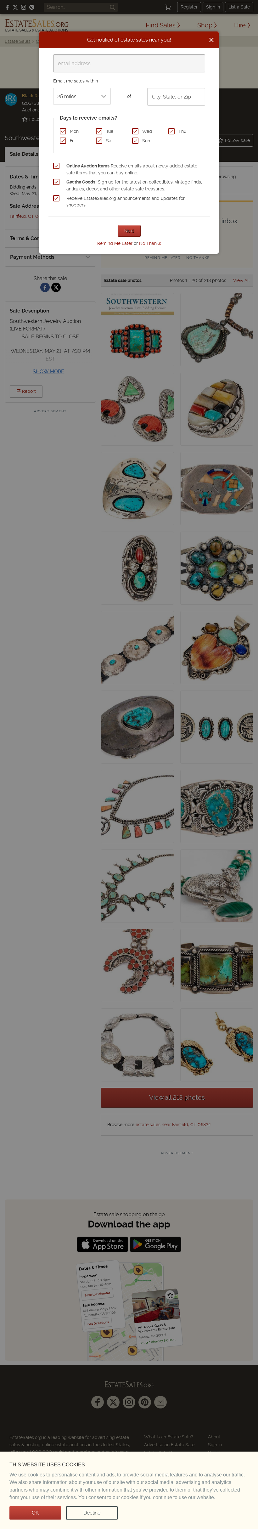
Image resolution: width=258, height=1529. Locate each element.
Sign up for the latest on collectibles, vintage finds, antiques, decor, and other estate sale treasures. (134, 185)
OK (35, 1513)
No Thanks (150, 243)
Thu (182, 131)
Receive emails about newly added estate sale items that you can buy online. (131, 169)
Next (129, 230)
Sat (109, 140)
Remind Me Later (114, 243)
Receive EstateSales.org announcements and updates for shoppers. (125, 202)
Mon (74, 131)
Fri (72, 140)
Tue (109, 131)
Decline (91, 1513)
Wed (147, 131)
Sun (146, 140)
